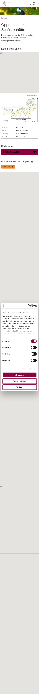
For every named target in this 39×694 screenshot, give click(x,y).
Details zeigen (27, 369)
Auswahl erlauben (19, 381)
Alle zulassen (19, 375)
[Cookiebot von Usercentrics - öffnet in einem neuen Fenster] (28, 305)
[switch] (34, 347)
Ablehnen (19, 387)
